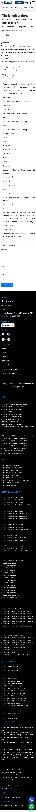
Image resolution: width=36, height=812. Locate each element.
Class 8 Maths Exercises (25, 655)
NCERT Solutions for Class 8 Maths (12, 635)
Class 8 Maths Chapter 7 (9, 645)
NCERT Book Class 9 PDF (9, 713)
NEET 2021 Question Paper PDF (11, 473)
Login (27, 3)
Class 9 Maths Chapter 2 (25, 611)
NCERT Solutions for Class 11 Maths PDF (14, 513)
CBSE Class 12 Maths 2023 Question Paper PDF (16, 732)
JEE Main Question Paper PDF (17, 404)
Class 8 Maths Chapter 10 (25, 647)
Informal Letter (5, 786)
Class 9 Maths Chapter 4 (25, 613)
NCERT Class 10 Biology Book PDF (12, 703)
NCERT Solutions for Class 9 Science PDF (14, 540)
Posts (3, 352)
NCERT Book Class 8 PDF (9, 718)
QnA (3, 793)
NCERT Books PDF (9, 662)
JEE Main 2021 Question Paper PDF (12, 412)
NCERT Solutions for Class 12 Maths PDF (14, 500)
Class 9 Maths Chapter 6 (25, 616)
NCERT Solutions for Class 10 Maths (12, 560)
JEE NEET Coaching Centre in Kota (12, 805)
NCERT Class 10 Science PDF (10, 686)
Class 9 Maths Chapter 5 (9, 616)
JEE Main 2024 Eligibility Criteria (11, 424)
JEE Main (4, 404)
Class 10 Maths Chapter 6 (9, 575)
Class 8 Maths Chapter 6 (25, 642)
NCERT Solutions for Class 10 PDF (12, 524)
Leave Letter (24, 786)
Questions (5, 361)
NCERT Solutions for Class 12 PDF (12, 497)
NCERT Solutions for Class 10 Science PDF (15, 529)
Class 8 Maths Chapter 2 (25, 637)
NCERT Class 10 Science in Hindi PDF (13, 688)
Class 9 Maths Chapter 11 (9, 623)
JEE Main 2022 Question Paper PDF (12, 409)
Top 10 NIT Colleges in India (25, 426)
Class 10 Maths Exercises (9, 597)
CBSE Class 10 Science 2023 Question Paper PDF (17, 752)
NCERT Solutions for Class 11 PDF (12, 511)
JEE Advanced (5, 436)
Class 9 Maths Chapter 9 (9, 621)
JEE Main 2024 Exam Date (9, 421)
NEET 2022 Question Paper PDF (11, 470)
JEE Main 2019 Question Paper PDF (12, 417)
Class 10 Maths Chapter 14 (9, 595)
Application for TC (6, 788)
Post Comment (7, 285)
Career (4, 348)
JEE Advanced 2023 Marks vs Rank (12, 451)
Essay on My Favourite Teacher (11, 772)
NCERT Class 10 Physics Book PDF (12, 696)
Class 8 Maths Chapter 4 (25, 640)
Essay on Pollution (7, 777)
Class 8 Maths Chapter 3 (9, 640)
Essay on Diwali (17, 770)
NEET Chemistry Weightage (10, 483)
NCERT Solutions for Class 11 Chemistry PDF (15, 518)
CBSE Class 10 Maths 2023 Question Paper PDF (16, 750)
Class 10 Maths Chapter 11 (9, 587)
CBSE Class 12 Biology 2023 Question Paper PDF (16, 742)
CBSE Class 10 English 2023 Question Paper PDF (16, 755)
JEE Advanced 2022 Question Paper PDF (14, 441)
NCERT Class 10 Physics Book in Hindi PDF (15, 698)
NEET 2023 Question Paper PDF (11, 468)
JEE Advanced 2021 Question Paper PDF (14, 443)
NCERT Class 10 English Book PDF (12, 681)
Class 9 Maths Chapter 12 (9, 626)
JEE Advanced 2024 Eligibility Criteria (12, 453)
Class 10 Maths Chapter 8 (9, 580)
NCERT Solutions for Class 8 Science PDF (14, 551)
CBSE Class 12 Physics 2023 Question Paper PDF (17, 735)
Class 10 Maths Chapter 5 (9, 573)
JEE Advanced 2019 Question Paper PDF (14, 448)
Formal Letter (15, 786)
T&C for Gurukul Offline (10, 369)
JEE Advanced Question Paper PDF (22, 436)
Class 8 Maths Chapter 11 (9, 650)
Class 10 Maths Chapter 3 (9, 568)
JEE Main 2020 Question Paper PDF (12, 414)
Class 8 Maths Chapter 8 (25, 645)
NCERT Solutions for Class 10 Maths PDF (14, 527)
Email (2, 274)
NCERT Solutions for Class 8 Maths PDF (13, 548)
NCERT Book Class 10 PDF (10, 678)
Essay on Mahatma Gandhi (22, 777)
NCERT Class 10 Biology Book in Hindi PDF (15, 706)
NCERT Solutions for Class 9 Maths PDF (13, 538)
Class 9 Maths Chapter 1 (9, 611)
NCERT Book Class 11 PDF (10, 671)
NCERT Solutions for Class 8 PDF (11, 546)
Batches (19, 3)
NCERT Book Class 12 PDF (10, 666)
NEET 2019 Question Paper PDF (11, 478)
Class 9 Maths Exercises (25, 626)
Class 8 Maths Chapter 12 (9, 652)
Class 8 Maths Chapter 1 (9, 637)
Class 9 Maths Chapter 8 (25, 618)
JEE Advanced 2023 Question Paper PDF (14, 438)
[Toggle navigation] (33, 3)
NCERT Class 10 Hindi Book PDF (11, 683)
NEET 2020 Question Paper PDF (11, 475)
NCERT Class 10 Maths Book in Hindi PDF (14, 693)
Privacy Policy (6, 365)
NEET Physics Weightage (9, 485)
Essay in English (6, 770)
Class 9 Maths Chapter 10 (25, 621)
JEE (3, 397)
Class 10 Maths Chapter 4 (9, 570)
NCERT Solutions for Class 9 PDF (11, 535)
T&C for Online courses (10, 373)
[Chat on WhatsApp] (31, 807)
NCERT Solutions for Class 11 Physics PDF (14, 516)
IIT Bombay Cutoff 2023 (8, 426)
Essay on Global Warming (9, 780)
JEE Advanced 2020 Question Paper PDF (14, 446)
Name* (3, 266)
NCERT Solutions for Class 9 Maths (12, 609)
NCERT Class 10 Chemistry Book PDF (13, 701)
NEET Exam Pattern (24, 480)
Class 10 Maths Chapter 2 (9, 565)
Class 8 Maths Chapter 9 (9, 647)
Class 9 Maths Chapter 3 (9, 613)
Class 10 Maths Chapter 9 (9, 583)
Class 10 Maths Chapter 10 (9, 585)
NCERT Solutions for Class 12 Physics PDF (14, 502)
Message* (4, 249)
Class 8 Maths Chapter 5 (9, 642)
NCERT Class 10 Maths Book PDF (12, 691)
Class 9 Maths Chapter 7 (9, 618)
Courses (4, 356)
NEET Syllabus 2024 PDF (9, 480)
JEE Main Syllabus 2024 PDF (10, 419)
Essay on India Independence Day (11, 775)
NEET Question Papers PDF (10, 465)
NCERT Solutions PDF (10, 492)
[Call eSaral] (31, 800)
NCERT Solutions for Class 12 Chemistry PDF (15, 505)
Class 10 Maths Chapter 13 (9, 592)
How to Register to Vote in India (11, 797)
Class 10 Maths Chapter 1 (9, 563)
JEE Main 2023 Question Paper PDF (12, 407)
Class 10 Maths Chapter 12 (9, 590)
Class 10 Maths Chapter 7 (9, 578)
